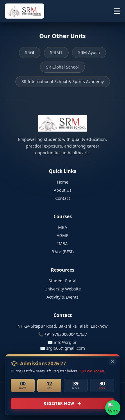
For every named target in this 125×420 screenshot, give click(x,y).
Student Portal (62, 280)
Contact (62, 198)
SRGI (29, 52)
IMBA (62, 243)
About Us (63, 190)
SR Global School (62, 67)
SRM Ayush (89, 52)
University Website (62, 289)
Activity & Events (62, 297)
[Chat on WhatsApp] (112, 407)
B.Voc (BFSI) (62, 251)
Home (62, 182)
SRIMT (56, 52)
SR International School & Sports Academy (63, 81)
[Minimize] (112, 362)
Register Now (59, 403)
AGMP (62, 235)
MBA (62, 227)
